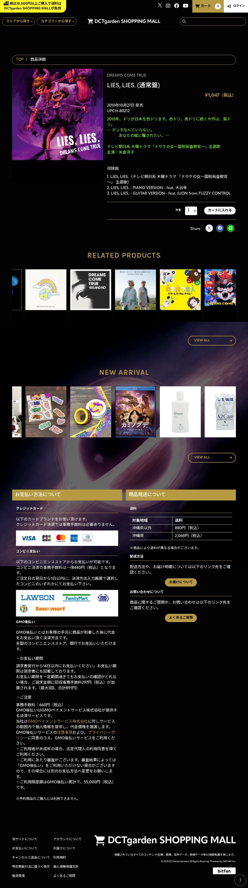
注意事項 (64, 733)
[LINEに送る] (230, 228)
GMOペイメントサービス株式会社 (58, 722)
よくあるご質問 (181, 618)
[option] (34, 295)
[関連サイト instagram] (168, 6)
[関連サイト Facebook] (176, 6)
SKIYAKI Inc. (229, 861)
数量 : (179, 210)
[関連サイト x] (160, 6)
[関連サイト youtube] (185, 6)
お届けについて (181, 582)
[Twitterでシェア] (209, 228)
